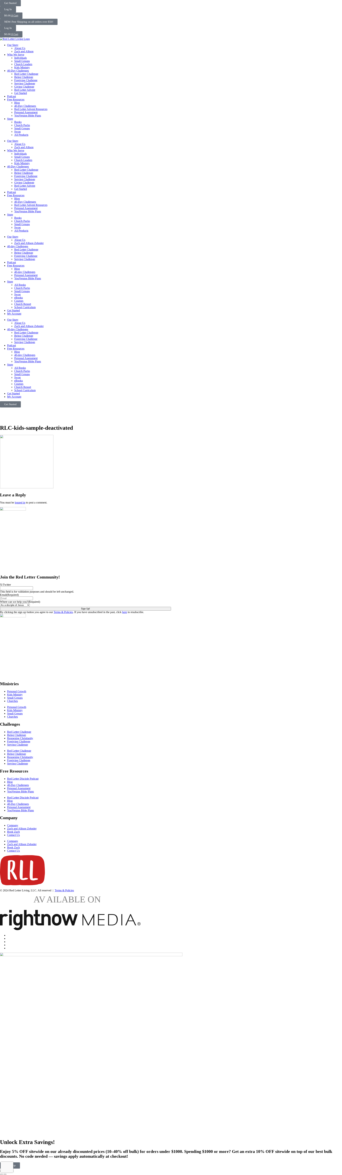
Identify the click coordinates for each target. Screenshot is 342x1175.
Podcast (11, 96)
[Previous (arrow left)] (1, 1174)
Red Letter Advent (24, 89)
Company (12, 825)
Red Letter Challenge (26, 73)
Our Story (12, 45)
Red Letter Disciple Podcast (22, 778)
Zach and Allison (23, 51)
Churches (12, 701)
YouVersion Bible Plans (27, 115)
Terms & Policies (63, 612)
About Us (19, 48)
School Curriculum (25, 307)
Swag (17, 131)
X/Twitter (5, 584)
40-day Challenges (17, 246)
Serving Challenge (24, 83)
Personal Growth (16, 691)
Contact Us (13, 834)
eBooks (18, 297)
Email (9, 594)
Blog (17, 102)
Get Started (20, 93)
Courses (18, 300)
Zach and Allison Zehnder (29, 243)
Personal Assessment (26, 112)
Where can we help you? (20, 601)
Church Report (22, 304)
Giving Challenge (24, 86)
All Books (20, 284)
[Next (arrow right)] (5, 1174)
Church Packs (22, 125)
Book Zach (13, 831)
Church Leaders (23, 64)
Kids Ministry (22, 67)
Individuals (20, 57)
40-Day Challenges (18, 70)
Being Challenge (23, 77)
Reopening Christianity (20, 738)
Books (18, 121)
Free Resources (15, 99)
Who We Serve (15, 54)
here (124, 612)
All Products (21, 134)
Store (10, 118)
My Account (14, 313)
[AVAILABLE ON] (70, 929)
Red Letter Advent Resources (30, 109)
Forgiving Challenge (25, 80)
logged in (20, 502)
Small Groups (22, 61)
